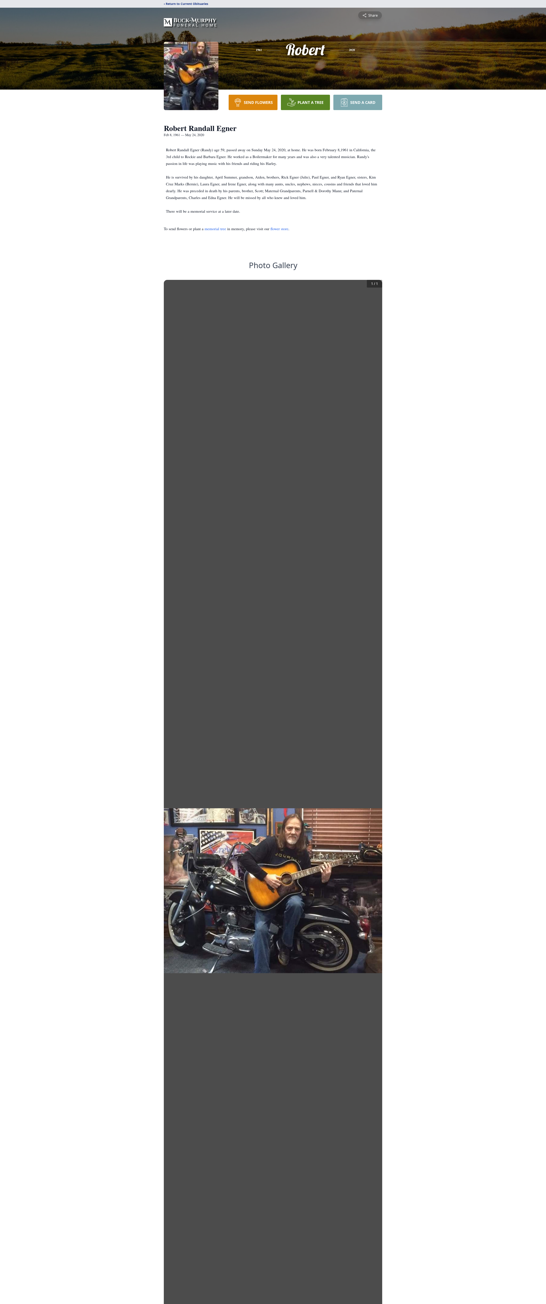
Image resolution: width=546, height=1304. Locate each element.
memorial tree (215, 228)
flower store (279, 228)
